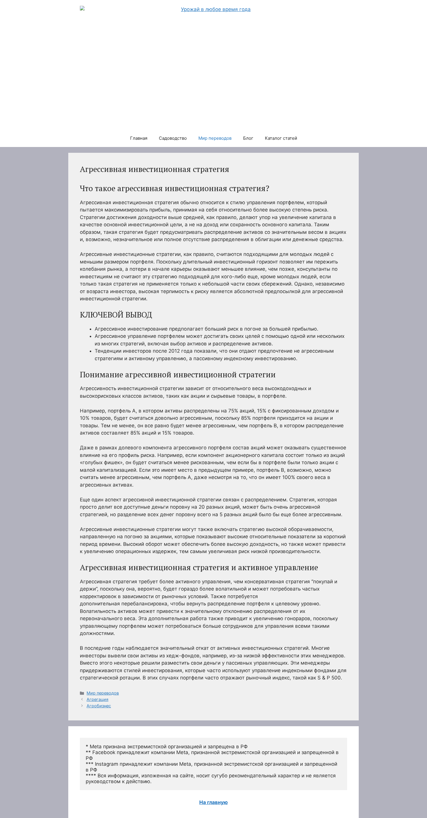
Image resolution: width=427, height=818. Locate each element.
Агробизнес (99, 705)
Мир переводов (215, 138)
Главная (138, 138)
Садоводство (173, 138)
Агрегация (97, 699)
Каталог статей (281, 138)
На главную (213, 802)
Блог (248, 138)
